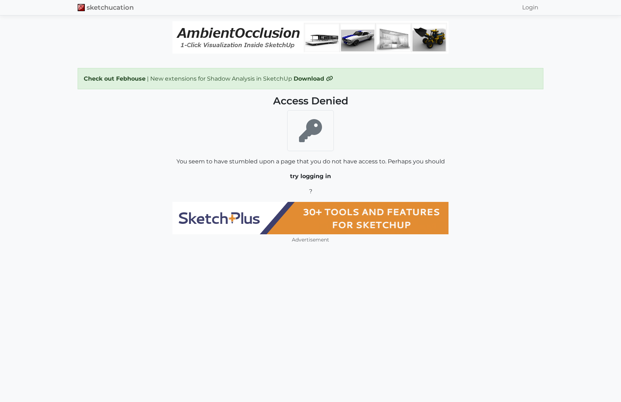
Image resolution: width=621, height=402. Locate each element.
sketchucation (110, 7)
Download (310, 78)
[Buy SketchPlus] (310, 218)
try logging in (310, 176)
